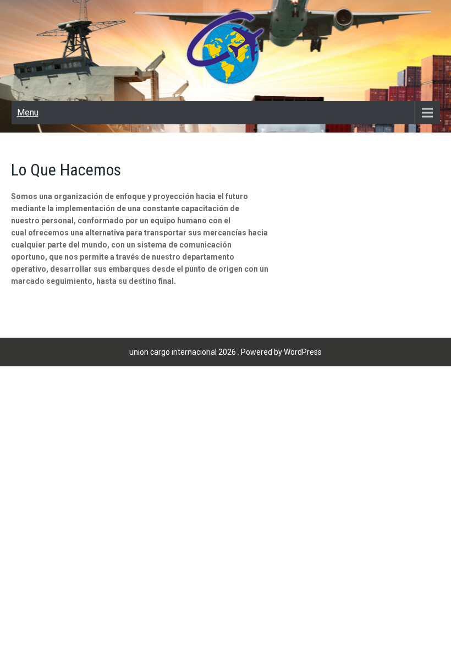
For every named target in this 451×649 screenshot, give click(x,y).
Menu (27, 112)
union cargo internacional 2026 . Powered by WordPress (225, 352)
